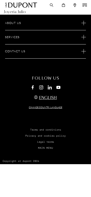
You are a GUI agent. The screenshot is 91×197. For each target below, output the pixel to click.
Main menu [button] (45, 148)
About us (13, 23)
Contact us (15, 51)
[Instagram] (41, 88)
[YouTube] (58, 88)
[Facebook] (33, 88)
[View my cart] (63, 5)
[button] (51, 5)
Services (12, 37)
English (48, 98)
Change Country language (45, 108)
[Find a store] (75, 5)
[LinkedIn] (50, 88)
